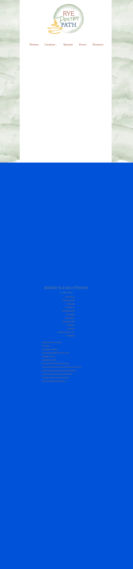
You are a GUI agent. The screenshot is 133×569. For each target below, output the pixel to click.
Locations (50, 44)
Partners (34, 44)
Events (82, 44)
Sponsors (68, 44)
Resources (98, 44)
